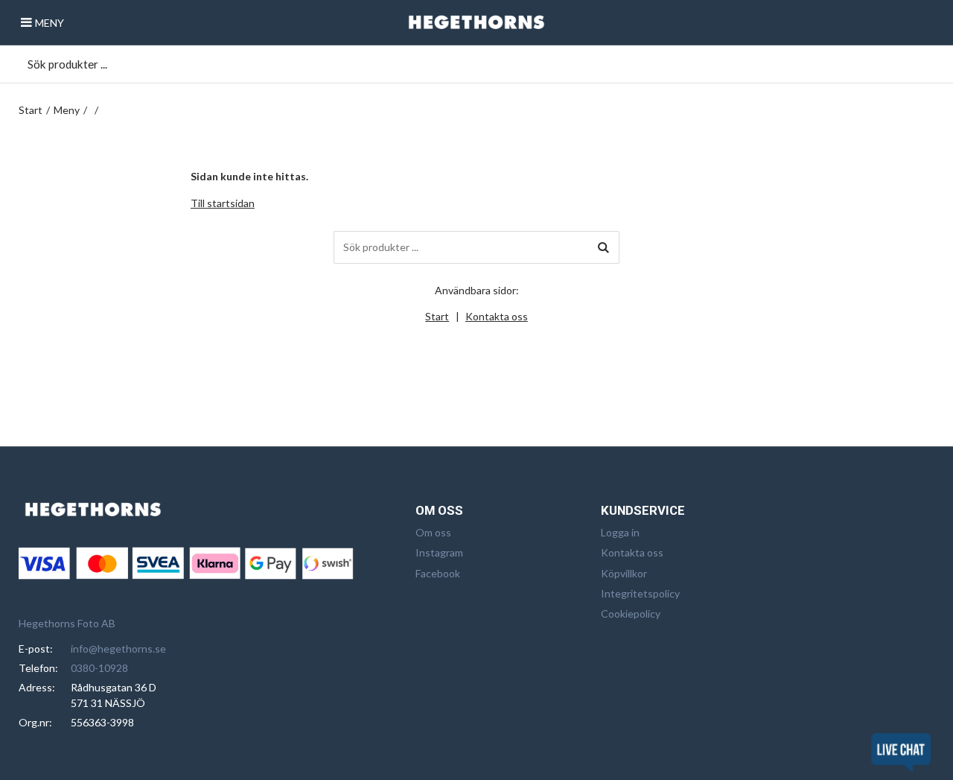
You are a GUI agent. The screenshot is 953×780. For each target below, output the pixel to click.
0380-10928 (99, 668)
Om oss (433, 532)
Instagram (439, 552)
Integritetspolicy (640, 593)
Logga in (620, 532)
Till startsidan (223, 203)
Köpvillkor (624, 573)
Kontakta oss (496, 316)
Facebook (437, 573)
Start (30, 110)
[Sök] (603, 247)
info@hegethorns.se (118, 648)
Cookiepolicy (630, 613)
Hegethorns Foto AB (67, 623)
